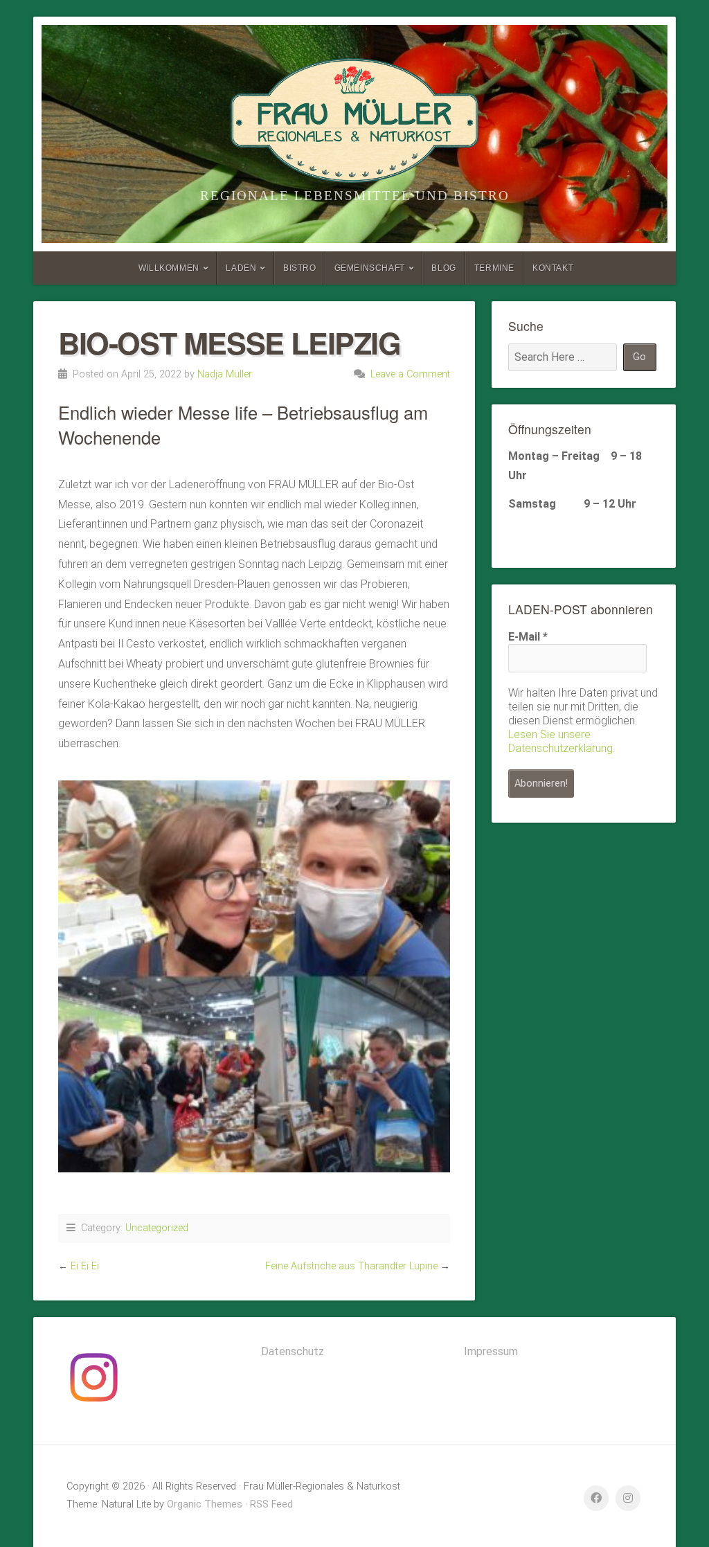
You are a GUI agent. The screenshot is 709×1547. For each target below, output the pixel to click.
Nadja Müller (224, 374)
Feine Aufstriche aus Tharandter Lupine (351, 1266)
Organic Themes (204, 1504)
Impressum (491, 1351)
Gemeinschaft (369, 268)
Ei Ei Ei (85, 1266)
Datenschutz (292, 1351)
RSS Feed (271, 1504)
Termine (494, 268)
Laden (241, 268)
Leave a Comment (410, 374)
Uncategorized (156, 1228)
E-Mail (528, 636)
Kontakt (552, 268)
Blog (443, 268)
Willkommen (168, 268)
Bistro (299, 268)
